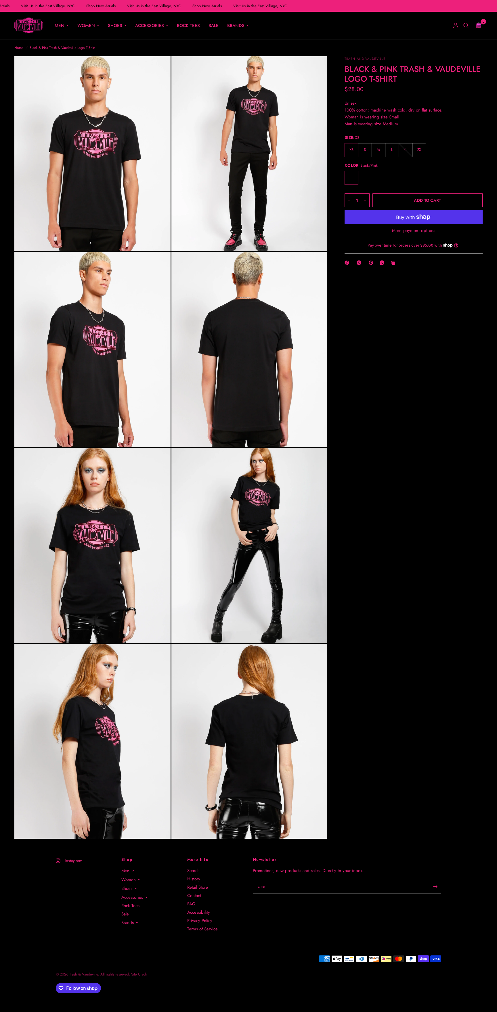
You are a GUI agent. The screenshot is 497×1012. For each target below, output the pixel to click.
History (193, 879)
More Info (198, 859)
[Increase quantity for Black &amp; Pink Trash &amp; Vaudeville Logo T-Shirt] (365, 200)
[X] (360, 262)
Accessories (149, 25)
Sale (214, 25)
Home (18, 47)
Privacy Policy (199, 920)
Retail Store (197, 887)
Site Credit (139, 974)
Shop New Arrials (96, 6)
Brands (235, 25)
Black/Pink (351, 178)
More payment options (413, 230)
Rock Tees (188, 25)
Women (86, 25)
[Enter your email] (435, 887)
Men (59, 25)
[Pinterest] (372, 262)
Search (193, 870)
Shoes (115, 25)
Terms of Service (202, 929)
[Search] (466, 25)
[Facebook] (348, 262)
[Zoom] (158, 68)
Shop (126, 859)
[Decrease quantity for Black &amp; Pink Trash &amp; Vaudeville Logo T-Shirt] (349, 200)
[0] (477, 25)
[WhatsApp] (383, 262)
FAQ (191, 904)
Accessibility (198, 912)
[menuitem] (61, 25)
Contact (194, 895)
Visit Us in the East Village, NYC (43, 6)
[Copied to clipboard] (394, 262)
